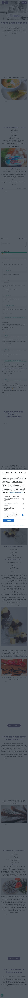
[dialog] (14, 499)
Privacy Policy (21, 525)
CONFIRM (8, 520)
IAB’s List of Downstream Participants (15, 492)
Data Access (14, 525)
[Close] (25, 473)
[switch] (23, 499)
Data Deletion (6, 525)
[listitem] (14, 496)
